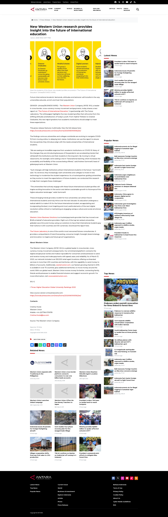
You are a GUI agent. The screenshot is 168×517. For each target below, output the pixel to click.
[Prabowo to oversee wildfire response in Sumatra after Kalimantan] (108, 314)
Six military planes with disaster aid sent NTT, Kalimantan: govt (122, 342)
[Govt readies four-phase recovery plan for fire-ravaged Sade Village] (65, 417)
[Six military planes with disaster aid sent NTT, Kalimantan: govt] (108, 343)
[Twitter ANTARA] (119, 2)
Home (50, 8)
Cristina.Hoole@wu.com (39, 315)
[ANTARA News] (39, 9)
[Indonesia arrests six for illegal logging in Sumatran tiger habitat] (108, 149)
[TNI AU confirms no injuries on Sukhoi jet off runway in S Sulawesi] (65, 444)
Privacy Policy (118, 491)
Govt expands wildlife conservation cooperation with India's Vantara (124, 323)
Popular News (56, 2)
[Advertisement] (121, 38)
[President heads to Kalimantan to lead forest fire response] (108, 235)
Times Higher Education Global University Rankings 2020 (53, 287)
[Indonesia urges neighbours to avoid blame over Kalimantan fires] (108, 178)
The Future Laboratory (39, 231)
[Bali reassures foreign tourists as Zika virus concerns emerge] (108, 159)
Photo (119, 8)
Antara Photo (74, 2)
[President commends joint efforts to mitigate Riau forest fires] (90, 444)
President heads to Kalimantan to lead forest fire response (125, 235)
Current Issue (57, 9)
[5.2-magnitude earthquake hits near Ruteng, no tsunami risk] (108, 352)
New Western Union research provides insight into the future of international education (84, 20)
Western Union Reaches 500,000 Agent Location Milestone (88, 374)
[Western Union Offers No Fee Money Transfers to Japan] (65, 391)
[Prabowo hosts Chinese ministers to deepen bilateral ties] (108, 187)
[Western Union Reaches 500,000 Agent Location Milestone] (90, 362)
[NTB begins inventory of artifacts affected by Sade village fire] (108, 216)
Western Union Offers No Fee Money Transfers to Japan (64, 402)
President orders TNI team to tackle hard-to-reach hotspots (89, 402)
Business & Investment (78, 9)
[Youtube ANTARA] (127, 2)
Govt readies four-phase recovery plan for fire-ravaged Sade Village (64, 429)
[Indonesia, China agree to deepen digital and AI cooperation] (108, 197)
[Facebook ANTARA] (115, 2)
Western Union (69, 106)
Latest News (47, 2)
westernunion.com (63, 265)
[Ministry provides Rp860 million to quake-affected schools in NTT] (90, 417)
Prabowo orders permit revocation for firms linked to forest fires (121, 304)
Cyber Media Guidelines (122, 502)
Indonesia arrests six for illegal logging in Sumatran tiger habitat (125, 148)
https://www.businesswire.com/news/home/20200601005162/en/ (55, 131)
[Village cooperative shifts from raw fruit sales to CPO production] (41, 444)
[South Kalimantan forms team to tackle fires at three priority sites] (108, 333)
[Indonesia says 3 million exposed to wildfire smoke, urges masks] (108, 226)
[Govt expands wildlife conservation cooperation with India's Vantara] (108, 323)
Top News (65, 2)
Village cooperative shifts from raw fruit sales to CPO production (40, 455)
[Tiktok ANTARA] (131, 2)
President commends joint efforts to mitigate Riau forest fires (89, 455)
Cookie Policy (118, 495)
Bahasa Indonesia (36, 2)
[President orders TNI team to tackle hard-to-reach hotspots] (90, 391)
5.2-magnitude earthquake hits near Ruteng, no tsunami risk (125, 352)
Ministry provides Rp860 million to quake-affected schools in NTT (89, 429)
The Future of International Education (53, 111)
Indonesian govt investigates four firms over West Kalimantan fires (125, 206)
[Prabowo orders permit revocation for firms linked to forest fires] (121, 290)
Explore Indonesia (97, 9)
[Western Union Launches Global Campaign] (41, 391)
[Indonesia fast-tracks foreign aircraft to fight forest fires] (108, 168)
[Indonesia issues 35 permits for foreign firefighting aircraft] (41, 417)
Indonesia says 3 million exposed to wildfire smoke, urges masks (124, 225)
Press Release (127, 9)
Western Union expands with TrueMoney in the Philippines (41, 374)
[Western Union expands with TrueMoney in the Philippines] (41, 362)
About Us (116, 498)
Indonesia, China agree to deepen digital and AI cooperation (124, 196)
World (69, 8)
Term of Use (117, 488)
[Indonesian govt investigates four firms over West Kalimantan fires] (108, 207)
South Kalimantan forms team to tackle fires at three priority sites (125, 332)
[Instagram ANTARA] (123, 2)
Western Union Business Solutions (43, 217)
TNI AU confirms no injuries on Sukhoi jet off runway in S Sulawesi (65, 455)
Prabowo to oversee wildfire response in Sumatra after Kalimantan (124, 313)
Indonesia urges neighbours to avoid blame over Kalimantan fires (124, 177)
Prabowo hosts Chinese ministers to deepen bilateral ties (125, 186)
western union (39, 339)
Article (112, 8)
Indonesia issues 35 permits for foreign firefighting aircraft (40, 429)
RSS (114, 505)
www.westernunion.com (57, 276)
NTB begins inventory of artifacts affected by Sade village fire (124, 215)
